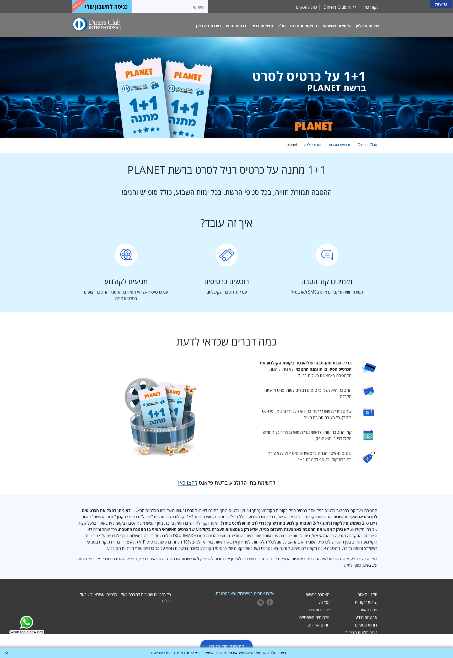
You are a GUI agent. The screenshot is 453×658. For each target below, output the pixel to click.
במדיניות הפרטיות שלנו (168, 652)
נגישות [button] (441, 4)
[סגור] (6, 653)
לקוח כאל (370, 7)
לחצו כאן (187, 482)
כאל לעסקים (306, 7)
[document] (226, 87)
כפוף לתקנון (351, 565)
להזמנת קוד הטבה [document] (226, 646)
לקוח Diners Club (339, 7)
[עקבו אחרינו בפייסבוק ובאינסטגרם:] (270, 602)
